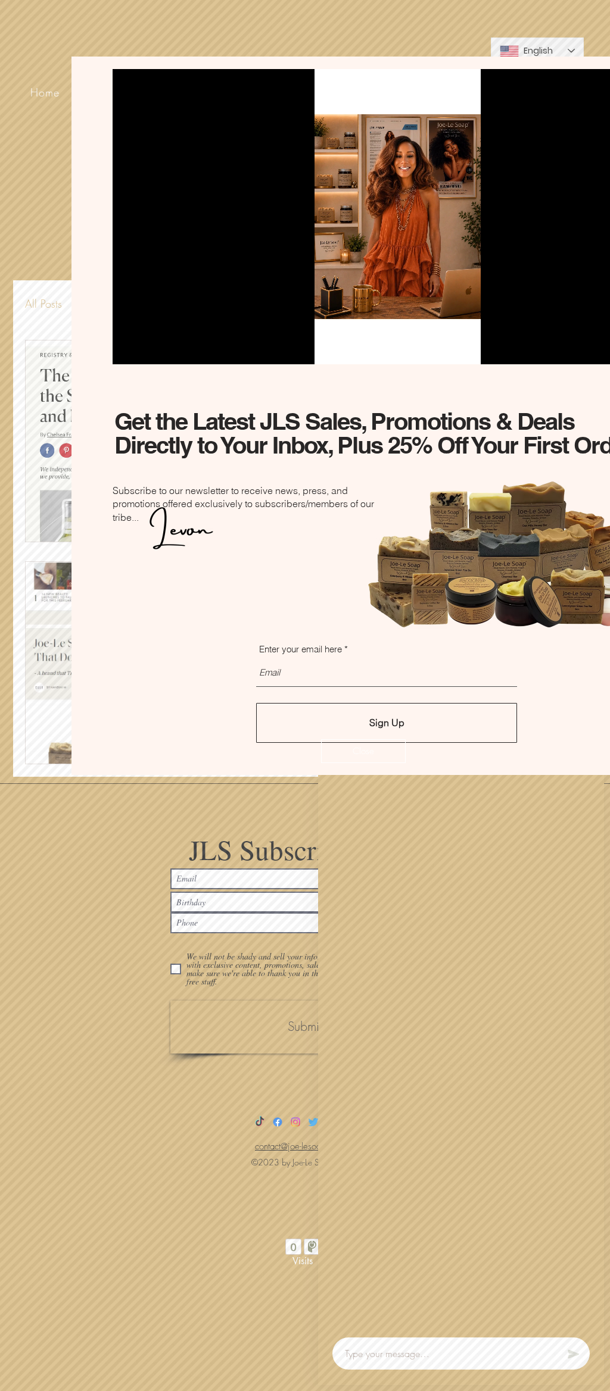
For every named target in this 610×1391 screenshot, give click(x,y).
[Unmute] (148, 348)
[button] (363, 751)
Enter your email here (300, 649)
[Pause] (128, 348)
